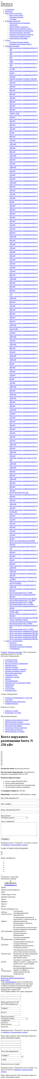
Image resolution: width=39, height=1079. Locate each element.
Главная (4, 652)
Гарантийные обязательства (20, 36)
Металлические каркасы (14, 722)
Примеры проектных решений (21, 647)
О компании (9, 9)
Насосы (8, 679)
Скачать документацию (14, 641)
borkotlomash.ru (10, 885)
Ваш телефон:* (6, 804)
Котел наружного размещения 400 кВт (24, 635)
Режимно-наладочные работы (21, 44)
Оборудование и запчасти (19, 27)
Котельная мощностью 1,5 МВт (21, 602)
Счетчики (8, 700)
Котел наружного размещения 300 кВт (24, 633)
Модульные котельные (13, 673)
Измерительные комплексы (15, 701)
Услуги (7, 40)
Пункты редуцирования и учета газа (18, 698)
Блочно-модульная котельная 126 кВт (23, 621)
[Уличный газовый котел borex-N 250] (2, 754)
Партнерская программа (18, 38)
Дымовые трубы (11, 675)
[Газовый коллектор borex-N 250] (2, 763)
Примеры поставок (12, 46)
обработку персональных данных (15, 845)
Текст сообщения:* (8, 821)
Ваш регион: (6, 816)
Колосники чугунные (13, 713)
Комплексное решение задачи (20, 29)
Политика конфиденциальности (13, 978)
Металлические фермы (13, 726)
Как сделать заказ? (16, 15)
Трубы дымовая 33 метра (19, 620)
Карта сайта (5, 980)
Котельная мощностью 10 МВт (21, 623)
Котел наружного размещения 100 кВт (24, 618)
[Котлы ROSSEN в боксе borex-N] (2, 761)
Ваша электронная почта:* (10, 810)
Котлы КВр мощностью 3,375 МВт (22, 600)
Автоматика (9, 685)
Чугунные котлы (11, 661)
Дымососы (9, 687)
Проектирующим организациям (21, 31)
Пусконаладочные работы (19, 42)
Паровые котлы (11, 665)
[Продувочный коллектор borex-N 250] (2, 758)
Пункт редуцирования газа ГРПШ (22, 541)
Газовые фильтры (11, 703)
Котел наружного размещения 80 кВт (23, 637)
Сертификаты (15, 648)
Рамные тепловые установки (16, 669)
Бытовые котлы (11, 690)
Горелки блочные (11, 667)
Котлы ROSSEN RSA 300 (19, 493)
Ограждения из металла (14, 729)
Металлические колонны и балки (17, 724)
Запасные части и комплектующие (18, 683)
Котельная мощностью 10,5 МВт (22, 629)
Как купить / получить (13, 13)
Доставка (13, 19)
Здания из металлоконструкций (16, 720)
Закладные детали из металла (16, 728)
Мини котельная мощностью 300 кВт (23, 598)
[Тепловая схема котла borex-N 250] (2, 765)
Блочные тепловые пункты (15, 671)
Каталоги (13, 643)
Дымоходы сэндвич (12, 677)
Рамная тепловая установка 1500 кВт (23, 79)
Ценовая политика (16, 17)
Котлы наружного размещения (16, 663)
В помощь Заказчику (13, 21)
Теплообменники (11, 681)
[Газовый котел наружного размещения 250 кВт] (2, 752)
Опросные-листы (16, 645)
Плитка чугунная (11, 711)
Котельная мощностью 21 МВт (21, 593)
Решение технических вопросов (21, 34)
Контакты (8, 11)
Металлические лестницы (14, 731)
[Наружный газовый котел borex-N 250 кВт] (2, 756)
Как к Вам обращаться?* (10, 798)
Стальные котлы (11, 660)
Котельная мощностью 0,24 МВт (22, 604)
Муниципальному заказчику (20, 32)
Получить (4, 1027)
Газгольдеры (10, 688)
